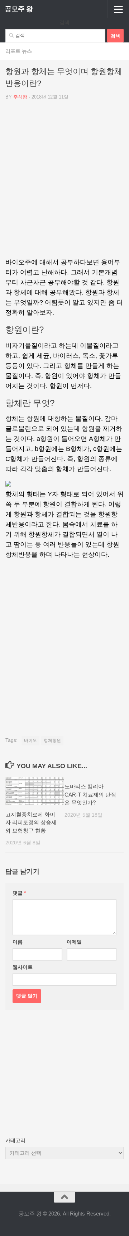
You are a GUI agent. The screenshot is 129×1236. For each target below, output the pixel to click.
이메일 (74, 942)
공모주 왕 (19, 9)
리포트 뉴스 (18, 51)
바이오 (30, 740)
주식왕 (20, 97)
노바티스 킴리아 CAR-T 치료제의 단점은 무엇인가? (90, 794)
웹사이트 (23, 967)
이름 (18, 942)
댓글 (19, 893)
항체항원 (52, 740)
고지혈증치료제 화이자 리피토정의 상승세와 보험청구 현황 (31, 822)
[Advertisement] (64, 181)
